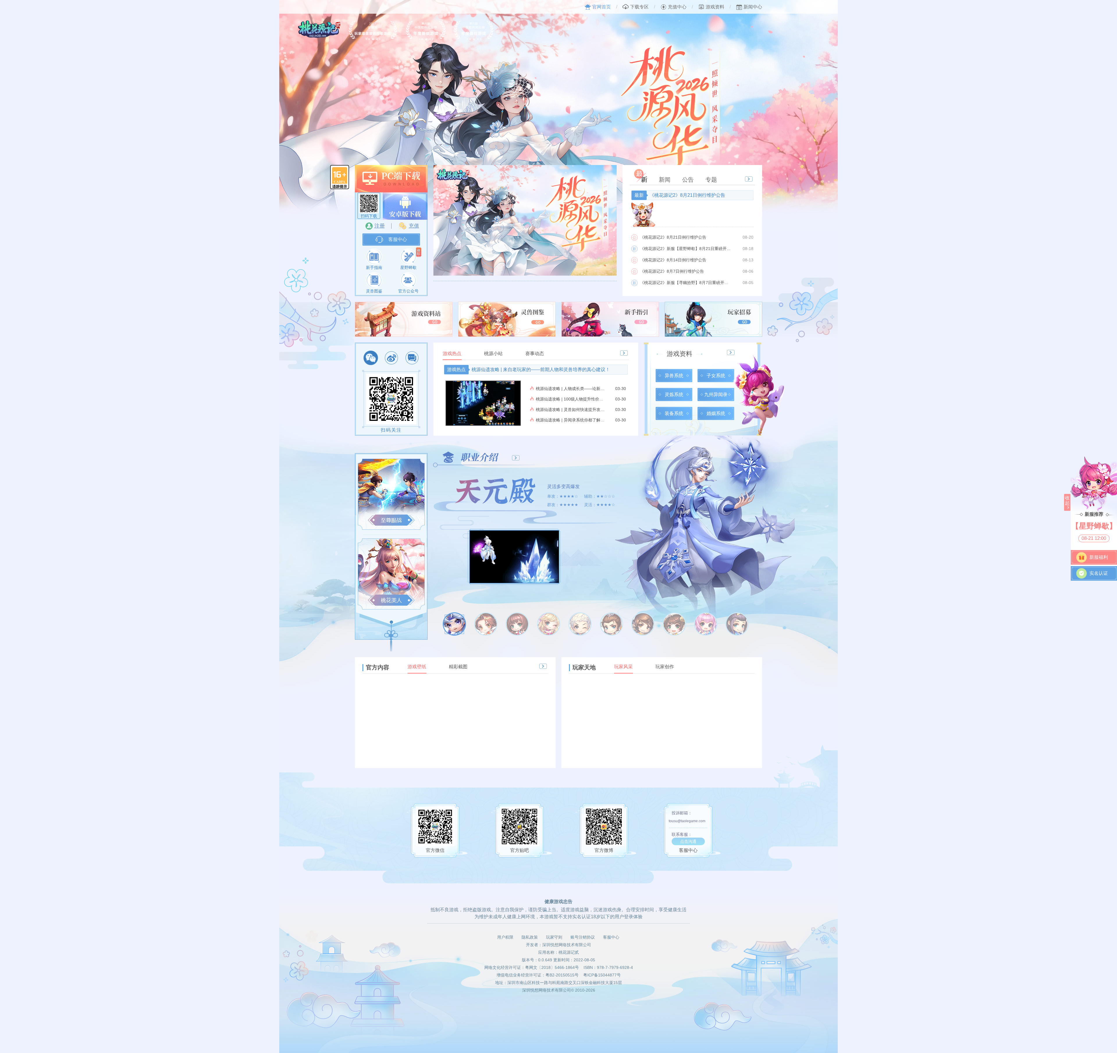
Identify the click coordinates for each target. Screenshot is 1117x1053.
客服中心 (397, 239)
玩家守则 (554, 937)
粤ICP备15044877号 (602, 975)
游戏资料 (715, 6)
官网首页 (601, 6)
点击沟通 (688, 841)
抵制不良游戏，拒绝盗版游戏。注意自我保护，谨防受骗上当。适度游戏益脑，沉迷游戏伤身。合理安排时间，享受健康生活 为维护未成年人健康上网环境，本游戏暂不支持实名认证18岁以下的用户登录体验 (558, 913)
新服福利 (1098, 557)
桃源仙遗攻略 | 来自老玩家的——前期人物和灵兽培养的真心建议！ (528, 369)
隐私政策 (530, 937)
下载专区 (639, 6)
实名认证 (1098, 573)
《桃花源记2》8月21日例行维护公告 (679, 195)
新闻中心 (753, 6)
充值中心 (677, 6)
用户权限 (505, 937)
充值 (414, 226)
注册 (379, 226)
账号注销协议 (582, 937)
